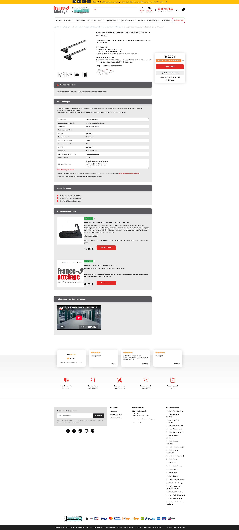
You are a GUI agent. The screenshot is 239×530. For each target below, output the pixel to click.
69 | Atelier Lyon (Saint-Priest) (175, 479)
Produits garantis (173, 386)
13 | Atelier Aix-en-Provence (174, 411)
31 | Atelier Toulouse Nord (174, 425)
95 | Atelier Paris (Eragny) (174, 498)
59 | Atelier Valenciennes (174, 466)
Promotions (113, 411)
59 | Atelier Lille (171, 462)
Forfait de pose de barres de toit (100, 265)
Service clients (93, 386)
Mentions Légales (70, 527)
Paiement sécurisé (146, 386)
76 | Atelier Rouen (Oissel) (174, 492)
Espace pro (142, 11)
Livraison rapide (66, 386)
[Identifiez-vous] (177, 10)
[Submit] (95, 10)
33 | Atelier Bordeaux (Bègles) (175, 447)
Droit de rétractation (110, 527)
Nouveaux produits (116, 414)
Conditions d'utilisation (82, 527)
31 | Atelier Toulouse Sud (174, 429)
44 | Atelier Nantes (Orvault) (175, 456)
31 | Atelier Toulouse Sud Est (175, 432)
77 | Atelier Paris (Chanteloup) (175, 495)
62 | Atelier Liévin (171, 473)
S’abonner (98, 416)
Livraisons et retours (59, 527)
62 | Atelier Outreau (172, 476)
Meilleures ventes (115, 418)
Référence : (163, 77)
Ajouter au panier (106, 247)
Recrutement (147, 527)
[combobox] (115, 10)
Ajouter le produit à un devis (170, 73)
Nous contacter (138, 527)
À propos (119, 527)
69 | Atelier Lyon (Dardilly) (174, 483)
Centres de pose (119, 386)
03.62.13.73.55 (137, 422)
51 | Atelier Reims (171, 459)
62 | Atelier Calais (171, 469)
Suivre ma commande (149, 11)
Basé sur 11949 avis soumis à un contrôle (71, 362)
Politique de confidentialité (96, 527)
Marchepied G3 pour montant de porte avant (106, 223)
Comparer (171, 80)
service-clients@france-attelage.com (144, 419)
